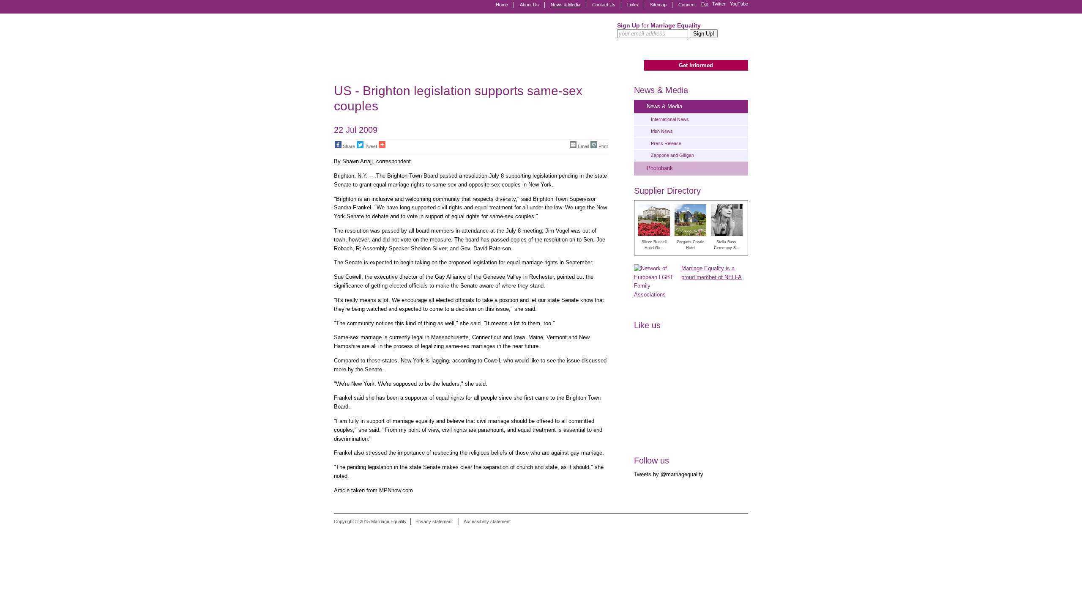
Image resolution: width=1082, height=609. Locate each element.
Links (632, 4)
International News (670, 119)
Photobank (660, 168)
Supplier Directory (667, 190)
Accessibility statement (487, 521)
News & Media (565, 4)
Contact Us (603, 4)
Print (603, 146)
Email (583, 146)
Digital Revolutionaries (729, 532)
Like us (647, 325)
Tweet (371, 146)
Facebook (704, 4)
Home (502, 4)
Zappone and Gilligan (672, 155)
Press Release (666, 143)
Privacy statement (434, 521)
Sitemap (658, 4)
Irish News (662, 131)
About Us (529, 4)
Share (349, 146)
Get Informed (696, 65)
